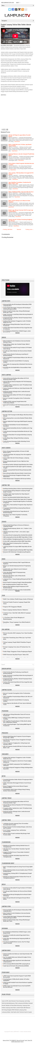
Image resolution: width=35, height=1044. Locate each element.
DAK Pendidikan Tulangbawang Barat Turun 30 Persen (17, 539)
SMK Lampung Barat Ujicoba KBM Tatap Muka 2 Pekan (17, 537)
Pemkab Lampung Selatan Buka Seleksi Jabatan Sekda (16, 25)
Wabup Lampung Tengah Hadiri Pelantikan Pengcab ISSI (17, 643)
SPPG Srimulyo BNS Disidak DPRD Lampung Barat (16, 963)
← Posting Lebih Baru (7, 229)
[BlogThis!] (4, 129)
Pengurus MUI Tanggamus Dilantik (12, 607)
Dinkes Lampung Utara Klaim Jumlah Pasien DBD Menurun (16, 1007)
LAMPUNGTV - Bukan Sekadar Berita (22, 1031)
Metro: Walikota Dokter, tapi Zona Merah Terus (20, 191)
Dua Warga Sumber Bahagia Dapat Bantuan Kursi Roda (18, 464)
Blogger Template (20, 1033)
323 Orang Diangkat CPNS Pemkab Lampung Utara (14, 1009)
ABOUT (18, 2)
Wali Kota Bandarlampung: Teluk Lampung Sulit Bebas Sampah (17, 1003)
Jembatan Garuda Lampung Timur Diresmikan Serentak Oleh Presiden (15, 824)
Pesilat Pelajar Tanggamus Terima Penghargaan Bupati (17, 651)
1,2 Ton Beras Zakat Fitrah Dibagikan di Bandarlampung (13, 618)
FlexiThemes (12, 1033)
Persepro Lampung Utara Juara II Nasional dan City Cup (16, 647)
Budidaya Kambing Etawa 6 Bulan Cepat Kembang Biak (17, 488)
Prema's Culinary (8, 1034)
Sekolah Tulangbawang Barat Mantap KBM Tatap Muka (18, 550)
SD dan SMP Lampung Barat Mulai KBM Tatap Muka (17, 541)
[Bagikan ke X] (6, 129)
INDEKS (17, 333)
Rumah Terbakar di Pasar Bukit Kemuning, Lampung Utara (16, 1005)
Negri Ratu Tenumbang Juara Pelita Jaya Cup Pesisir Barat (17, 638)
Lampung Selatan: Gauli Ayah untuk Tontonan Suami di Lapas (17, 1012)
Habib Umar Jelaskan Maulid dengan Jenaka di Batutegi (18, 599)
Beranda (19, 229)
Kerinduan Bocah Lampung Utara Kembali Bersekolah (17, 535)
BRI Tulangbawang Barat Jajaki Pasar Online (15, 584)
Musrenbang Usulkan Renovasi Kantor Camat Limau (17, 473)
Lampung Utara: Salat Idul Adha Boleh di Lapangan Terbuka (17, 613)
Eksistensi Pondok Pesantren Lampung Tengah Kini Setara (16, 603)
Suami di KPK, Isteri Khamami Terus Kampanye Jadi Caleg (16, 1001)
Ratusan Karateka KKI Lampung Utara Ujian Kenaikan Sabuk (18, 633)
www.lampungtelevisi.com (7, 2)
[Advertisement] (17, 113)
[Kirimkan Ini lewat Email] (2, 129)
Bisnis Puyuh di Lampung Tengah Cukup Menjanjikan (17, 582)
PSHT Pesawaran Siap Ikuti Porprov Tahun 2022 (16, 654)
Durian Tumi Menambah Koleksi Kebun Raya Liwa (16, 497)
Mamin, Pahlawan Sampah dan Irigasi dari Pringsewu (17, 499)
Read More (17, 141)
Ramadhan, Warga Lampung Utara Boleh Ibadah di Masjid (16, 623)
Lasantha (29, 1033)
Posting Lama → (30, 229)
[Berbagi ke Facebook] (7, 129)
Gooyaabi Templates (25, 1034)
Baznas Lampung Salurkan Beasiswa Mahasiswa (15, 610)
